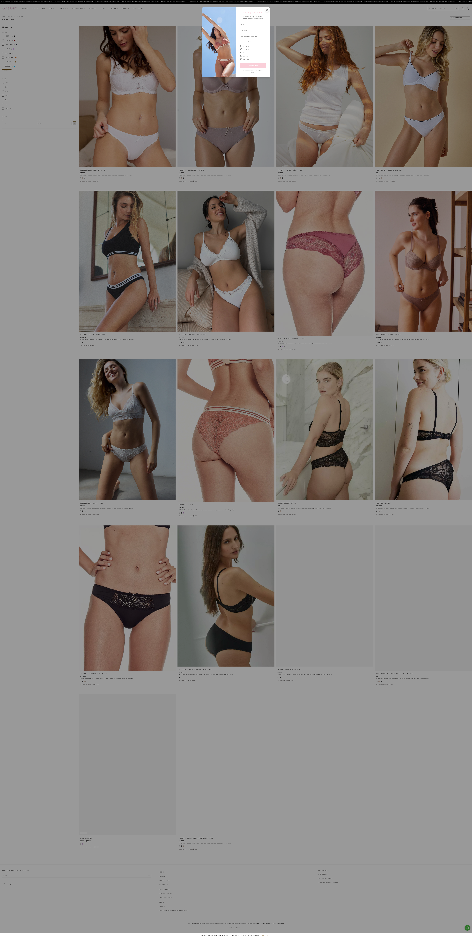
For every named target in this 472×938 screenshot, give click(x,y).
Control (245, 56)
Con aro (246, 46)
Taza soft (246, 59)
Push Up (246, 49)
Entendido (266, 935)
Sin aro (245, 53)
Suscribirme (253, 66)
